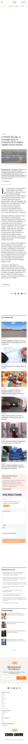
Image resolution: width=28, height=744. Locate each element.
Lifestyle (3, 706)
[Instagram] (19, 688)
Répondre (6, 505)
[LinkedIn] (17, 688)
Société (22, 6)
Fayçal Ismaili (6, 181)
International (3, 698)
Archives (3, 715)
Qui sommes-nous (4, 712)
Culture (2, 700)
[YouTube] (14, 688)
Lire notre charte (6, 489)
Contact (2, 721)
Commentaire (6, 511)
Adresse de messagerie (9, 533)
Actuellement (4, 6)
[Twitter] (11, 688)
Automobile (3, 703)
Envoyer (21, 677)
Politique (10, 6)
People (2, 705)
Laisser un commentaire (14, 541)
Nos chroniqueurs (4, 708)
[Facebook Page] (8, 688)
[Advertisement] (14, 69)
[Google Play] (18, 734)
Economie (16, 6)
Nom (3, 527)
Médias (2, 702)
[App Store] (9, 734)
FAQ (2, 719)
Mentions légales (4, 725)
